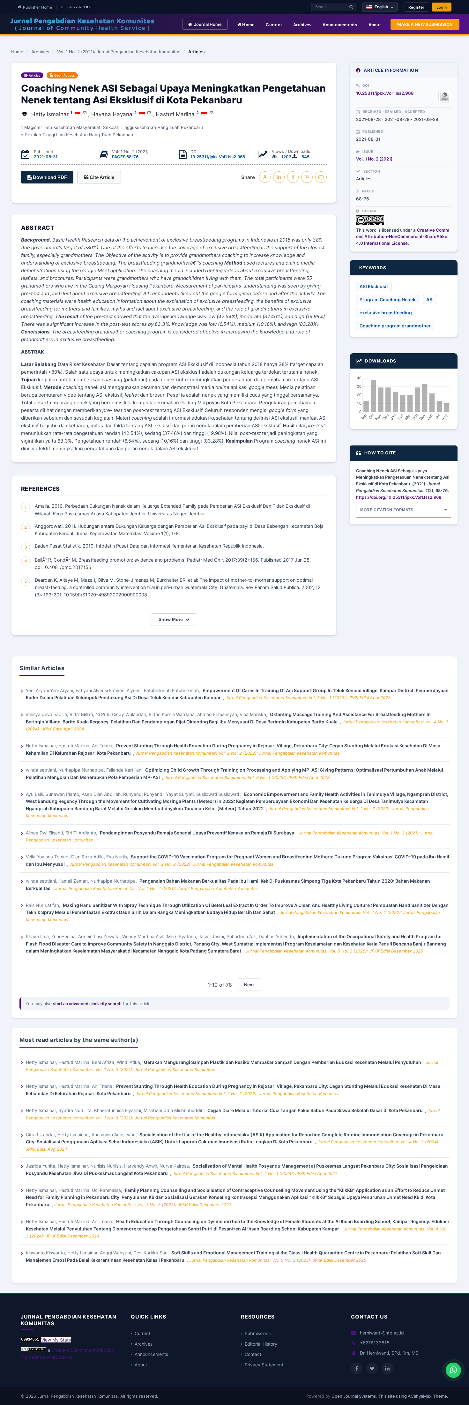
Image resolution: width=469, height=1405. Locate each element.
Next (249, 984)
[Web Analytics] (30, 1339)
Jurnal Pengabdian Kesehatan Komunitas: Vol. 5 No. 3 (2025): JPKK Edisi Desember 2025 (334, 950)
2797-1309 (82, 7)
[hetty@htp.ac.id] (84, 112)
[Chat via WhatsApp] (453, 1370)
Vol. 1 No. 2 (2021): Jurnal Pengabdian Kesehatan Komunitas (118, 52)
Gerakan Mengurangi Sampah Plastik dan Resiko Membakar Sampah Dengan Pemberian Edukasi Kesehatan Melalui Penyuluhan (283, 1062)
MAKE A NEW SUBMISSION (425, 24)
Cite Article (101, 177)
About (374, 24)
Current (274, 24)
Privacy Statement (264, 1364)
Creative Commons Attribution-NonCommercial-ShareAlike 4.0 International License (402, 237)
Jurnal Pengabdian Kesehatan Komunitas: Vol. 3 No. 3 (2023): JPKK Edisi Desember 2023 (142, 1204)
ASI (430, 299)
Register (416, 7)
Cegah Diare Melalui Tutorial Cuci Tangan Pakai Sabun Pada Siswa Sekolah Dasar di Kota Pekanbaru (315, 1110)
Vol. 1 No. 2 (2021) (374, 158)
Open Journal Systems (353, 1396)
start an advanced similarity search (87, 1003)
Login (441, 7)
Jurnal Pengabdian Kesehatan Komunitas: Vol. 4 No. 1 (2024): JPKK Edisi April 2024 (255, 1173)
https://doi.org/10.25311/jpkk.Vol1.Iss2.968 (398, 497)
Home (248, 24)
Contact (253, 1354)
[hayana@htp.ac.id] (149, 112)
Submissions (258, 1333)
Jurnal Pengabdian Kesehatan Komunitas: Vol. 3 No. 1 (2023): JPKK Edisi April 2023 (308, 697)
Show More (171, 619)
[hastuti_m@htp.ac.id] (211, 112)
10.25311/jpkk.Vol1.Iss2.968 (217, 156)
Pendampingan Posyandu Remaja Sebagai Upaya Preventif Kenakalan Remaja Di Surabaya (197, 832)
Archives (302, 24)
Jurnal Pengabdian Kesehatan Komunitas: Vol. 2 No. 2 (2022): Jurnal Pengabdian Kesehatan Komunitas (237, 753)
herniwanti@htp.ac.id (382, 1332)
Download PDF (49, 177)
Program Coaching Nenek (387, 299)
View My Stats (56, 1339)
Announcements (340, 24)
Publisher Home (37, 7)
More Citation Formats (386, 510)
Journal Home (208, 24)
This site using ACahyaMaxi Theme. (413, 1396)
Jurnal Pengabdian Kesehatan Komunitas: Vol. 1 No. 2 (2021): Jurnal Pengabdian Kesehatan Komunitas (156, 888)
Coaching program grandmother (395, 325)
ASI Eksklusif (374, 286)
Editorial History (261, 1344)
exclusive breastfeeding (386, 312)
